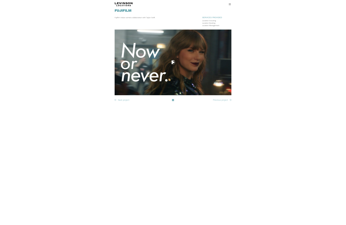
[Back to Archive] (173, 100)
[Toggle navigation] (229, 4)
